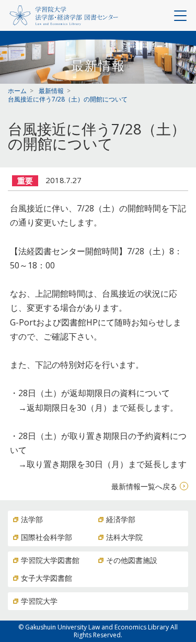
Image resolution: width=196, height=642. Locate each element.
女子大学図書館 (46, 578)
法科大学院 (124, 537)
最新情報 (51, 90)
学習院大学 (39, 601)
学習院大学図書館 (50, 560)
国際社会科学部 (46, 537)
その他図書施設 (131, 560)
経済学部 (120, 519)
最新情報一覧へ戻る (144, 486)
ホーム (17, 90)
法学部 (32, 519)
